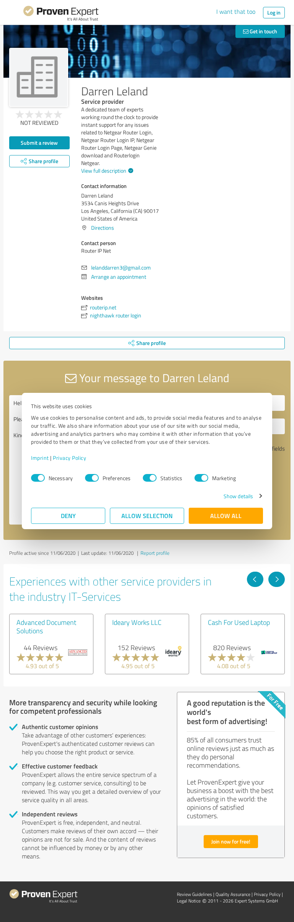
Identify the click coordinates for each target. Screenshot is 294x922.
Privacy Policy (69, 457)
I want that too (235, 11)
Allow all (226, 515)
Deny (68, 515)
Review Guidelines (194, 894)
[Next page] (276, 579)
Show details (238, 496)
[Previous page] (255, 579)
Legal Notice (189, 900)
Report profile (155, 552)
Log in (274, 12)
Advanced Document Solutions (46, 626)
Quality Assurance (233, 894)
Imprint (40, 457)
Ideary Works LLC (137, 622)
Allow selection (147, 515)
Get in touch (262, 31)
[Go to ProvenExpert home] (60, 14)
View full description (103, 170)
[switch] (92, 478)
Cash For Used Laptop (239, 622)
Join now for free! (230, 841)
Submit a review (39, 142)
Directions (102, 227)
